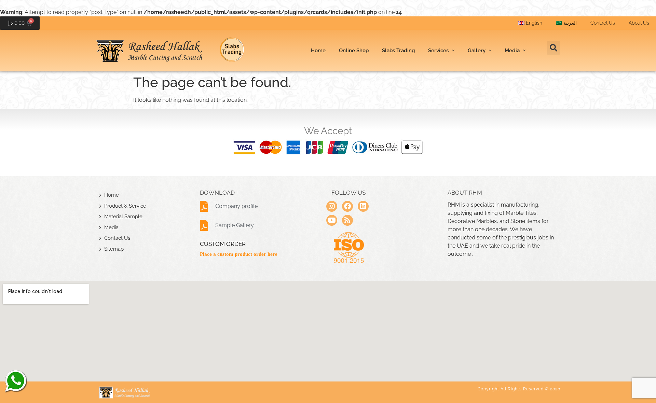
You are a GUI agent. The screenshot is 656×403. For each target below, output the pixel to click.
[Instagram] (331, 206)
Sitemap (114, 249)
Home (318, 50)
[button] (553, 48)
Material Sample (123, 216)
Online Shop (354, 50)
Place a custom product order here (238, 254)
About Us (639, 23)
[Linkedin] (363, 206)
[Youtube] (331, 220)
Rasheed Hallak (15, 381)
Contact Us (602, 23)
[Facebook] (347, 206)
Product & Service (125, 206)
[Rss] (347, 220)
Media (111, 227)
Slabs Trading (398, 50)
